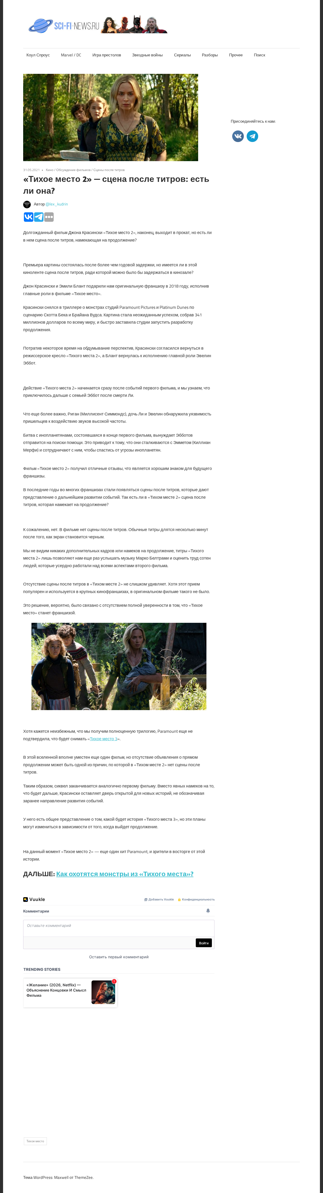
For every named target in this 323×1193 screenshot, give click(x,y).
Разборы (210, 55)
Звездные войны (147, 55)
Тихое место (35, 1141)
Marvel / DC (71, 55)
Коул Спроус (38, 55)
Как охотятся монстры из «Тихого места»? (124, 874)
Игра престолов (106, 55)
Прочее (236, 55)
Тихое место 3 (103, 739)
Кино (49, 169)
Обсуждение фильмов (73, 169)
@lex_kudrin (57, 204)
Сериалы (182, 55)
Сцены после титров (109, 169)
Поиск (259, 55)
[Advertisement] (119, 1068)
